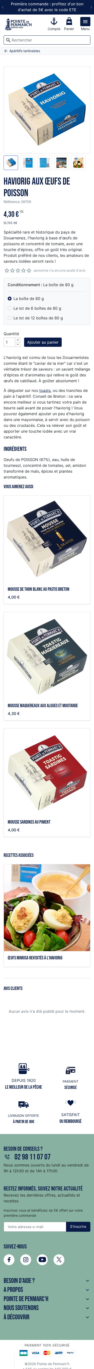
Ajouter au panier (43, 342)
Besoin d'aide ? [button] (47, 1281)
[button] (11, 162)
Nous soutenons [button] (47, 1308)
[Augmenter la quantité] (17, 340)
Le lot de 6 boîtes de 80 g (37, 308)
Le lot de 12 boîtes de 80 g (38, 318)
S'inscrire (78, 1226)
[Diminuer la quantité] (17, 344)
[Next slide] (91, 7)
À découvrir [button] (47, 1317)
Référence (12, 202)
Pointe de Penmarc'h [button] (47, 1299)
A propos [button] (47, 1290)
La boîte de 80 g (28, 298)
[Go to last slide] (3, 7)
